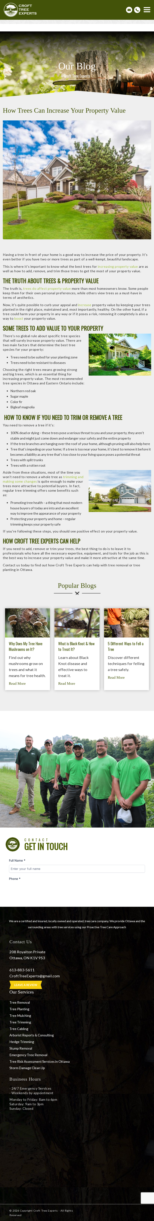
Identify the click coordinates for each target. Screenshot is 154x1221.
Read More (17, 683)
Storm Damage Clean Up (27, 1068)
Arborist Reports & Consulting (31, 1035)
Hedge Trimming (21, 1042)
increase (84, 305)
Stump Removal (20, 1048)
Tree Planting (19, 1009)
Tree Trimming (20, 1022)
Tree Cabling (18, 1029)
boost (18, 318)
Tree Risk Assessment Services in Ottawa (39, 1061)
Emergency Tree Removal (28, 1055)
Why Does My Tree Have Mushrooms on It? (25, 646)
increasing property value (118, 266)
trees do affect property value (47, 288)
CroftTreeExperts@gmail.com (34, 976)
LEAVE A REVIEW (25, 985)
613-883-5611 (22, 970)
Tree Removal (19, 1002)
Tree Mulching (20, 1015)
